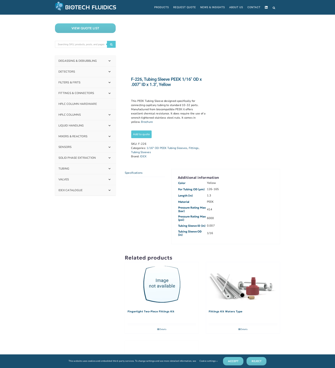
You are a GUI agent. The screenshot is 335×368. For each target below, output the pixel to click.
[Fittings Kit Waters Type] (243, 284)
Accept (233, 361)
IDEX (143, 156)
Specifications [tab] (134, 173)
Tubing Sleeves (141, 152)
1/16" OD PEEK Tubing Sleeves (167, 148)
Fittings (194, 148)
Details (163, 329)
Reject (256, 361)
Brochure (147, 122)
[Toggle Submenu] (109, 61)
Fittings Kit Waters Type (226, 311)
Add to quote (141, 134)
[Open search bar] (274, 7)
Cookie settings (207, 361)
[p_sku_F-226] (162, 45)
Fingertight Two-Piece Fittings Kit (151, 311)
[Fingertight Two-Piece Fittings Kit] (162, 284)
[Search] (111, 44)
